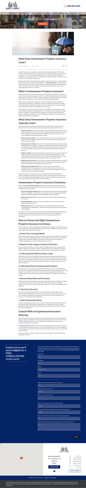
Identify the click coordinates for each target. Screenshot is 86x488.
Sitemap (47, 477)
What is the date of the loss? (45, 395)
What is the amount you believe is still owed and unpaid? (53, 415)
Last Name (40, 360)
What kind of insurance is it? (45, 389)
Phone (39, 366)
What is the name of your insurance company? (50, 382)
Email (39, 373)
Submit (77, 436)
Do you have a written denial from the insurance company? (54, 409)
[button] (21, 458)
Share (66, 66)
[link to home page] (13, 6)
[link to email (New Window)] (54, 471)
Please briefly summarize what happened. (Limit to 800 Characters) (56, 422)
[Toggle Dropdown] (16, 13)
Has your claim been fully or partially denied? (50, 403)
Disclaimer (54, 477)
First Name (41, 354)
